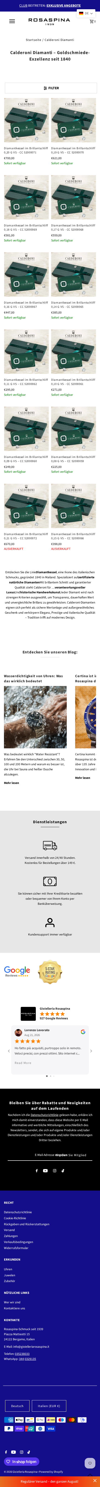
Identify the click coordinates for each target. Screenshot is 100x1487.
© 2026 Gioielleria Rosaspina (21, 1472)
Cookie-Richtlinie (15, 1218)
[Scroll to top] (90, 1475)
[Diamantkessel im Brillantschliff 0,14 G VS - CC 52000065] (73, 274)
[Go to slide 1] (47, 1076)
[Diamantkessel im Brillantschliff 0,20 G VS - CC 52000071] (26, 120)
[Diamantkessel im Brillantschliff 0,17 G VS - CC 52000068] (73, 197)
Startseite (33, 40)
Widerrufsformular (16, 1248)
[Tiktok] (63, 1171)
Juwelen (9, 1275)
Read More (23, 1063)
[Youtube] (45, 1171)
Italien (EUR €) (49, 1406)
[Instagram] (54, 1171)
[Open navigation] (12, 21)
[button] (86, 13)
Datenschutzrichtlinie (45, 1115)
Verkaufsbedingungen (18, 1242)
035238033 (22, 1354)
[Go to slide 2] (50, 1076)
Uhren (8, 1269)
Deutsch (17, 1406)
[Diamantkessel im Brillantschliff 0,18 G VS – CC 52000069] (26, 197)
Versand (9, 1230)
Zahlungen (11, 1236)
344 (21, 1359)
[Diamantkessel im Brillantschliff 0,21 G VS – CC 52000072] (26, 506)
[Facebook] (37, 1171)
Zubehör (9, 1281)
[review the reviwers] (83, 1033)
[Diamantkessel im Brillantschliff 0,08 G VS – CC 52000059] (73, 428)
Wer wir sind (12, 1302)
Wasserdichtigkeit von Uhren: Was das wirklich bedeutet (33, 678)
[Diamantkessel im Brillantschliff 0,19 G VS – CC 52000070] (73, 120)
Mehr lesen (11, 783)
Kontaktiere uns (14, 1308)
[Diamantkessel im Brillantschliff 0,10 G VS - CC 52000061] (73, 351)
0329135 (30, 1359)
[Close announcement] (95, 1480)
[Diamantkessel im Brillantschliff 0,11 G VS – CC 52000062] (26, 351)
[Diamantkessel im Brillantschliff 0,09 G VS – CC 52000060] (26, 428)
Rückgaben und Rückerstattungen (26, 1224)
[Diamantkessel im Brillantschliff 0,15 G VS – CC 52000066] (73, 506)
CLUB (23, 5)
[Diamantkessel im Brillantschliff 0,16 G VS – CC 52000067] (26, 274)
